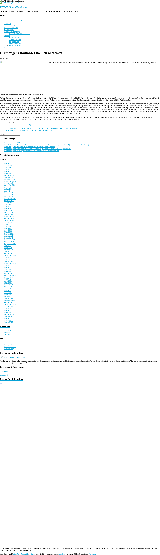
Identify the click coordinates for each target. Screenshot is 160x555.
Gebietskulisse (9, 30)
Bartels (2, 125)
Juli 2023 (7, 205)
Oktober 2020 (9, 253)
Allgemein (31, 125)
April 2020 (8, 259)
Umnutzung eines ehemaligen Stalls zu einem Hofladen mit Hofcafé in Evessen (31, 151)
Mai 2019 (7, 267)
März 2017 (8, 295)
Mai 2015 (7, 318)
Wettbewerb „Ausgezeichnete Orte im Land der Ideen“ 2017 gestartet (29, 130)
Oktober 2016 (9, 302)
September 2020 (10, 255)
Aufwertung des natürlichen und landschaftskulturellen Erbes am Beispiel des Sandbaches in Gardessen (40, 128)
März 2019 (8, 271)
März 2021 (8, 248)
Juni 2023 (7, 207)
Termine (7, 334)
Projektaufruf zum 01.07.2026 (14, 143)
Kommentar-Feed (10, 347)
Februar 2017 (9, 297)
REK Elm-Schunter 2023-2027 (19, 34)
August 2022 (8, 222)
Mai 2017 (7, 291)
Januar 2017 (8, 299)
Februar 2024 (9, 193)
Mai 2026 (7, 163)
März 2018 (8, 283)
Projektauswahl (14, 42)
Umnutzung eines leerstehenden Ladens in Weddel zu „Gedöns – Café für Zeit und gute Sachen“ (37, 149)
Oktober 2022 (9, 218)
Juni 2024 (7, 191)
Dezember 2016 (9, 300)
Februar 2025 (9, 175)
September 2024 (10, 185)
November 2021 (10, 240)
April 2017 (8, 293)
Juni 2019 (7, 265)
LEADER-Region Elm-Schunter (14, 7)
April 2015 (8, 320)
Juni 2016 (7, 308)
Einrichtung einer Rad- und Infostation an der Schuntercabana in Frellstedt (29, 147)
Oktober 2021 (9, 242)
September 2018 (10, 275)
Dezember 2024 (9, 179)
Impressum (4, 371)
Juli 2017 (7, 289)
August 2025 (8, 165)
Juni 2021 (7, 246)
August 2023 (8, 203)
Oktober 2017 (9, 287)
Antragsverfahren (15, 44)
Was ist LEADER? (11, 28)
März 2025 (8, 173)
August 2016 (8, 306)
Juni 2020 (7, 257)
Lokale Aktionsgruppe (12, 32)
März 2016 (8, 312)
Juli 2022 (7, 224)
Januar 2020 (8, 261)
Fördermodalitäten (15, 40)
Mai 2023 (7, 208)
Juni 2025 (7, 169)
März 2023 (8, 210)
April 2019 (8, 269)
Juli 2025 (7, 167)
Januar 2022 (8, 236)
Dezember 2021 (9, 238)
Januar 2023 (8, 214)
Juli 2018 (7, 279)
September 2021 (10, 244)
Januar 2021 (8, 252)
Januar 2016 (8, 316)
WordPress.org (9, 349)
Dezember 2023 (9, 197)
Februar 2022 (9, 234)
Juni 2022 (7, 226)
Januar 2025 (8, 177)
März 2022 (8, 232)
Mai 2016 (7, 310)
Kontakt (7, 48)
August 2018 (8, 277)
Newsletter (12, 26)
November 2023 (10, 199)
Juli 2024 (7, 189)
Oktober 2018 (9, 273)
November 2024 (10, 181)
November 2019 (10, 263)
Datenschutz (4, 375)
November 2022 (10, 216)
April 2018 (8, 281)
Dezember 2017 (9, 285)
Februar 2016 (9, 314)
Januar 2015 (8, 322)
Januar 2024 (8, 195)
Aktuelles (7, 24)
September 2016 (10, 304)
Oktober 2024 (9, 183)
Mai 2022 (7, 228)
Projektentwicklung (15, 38)
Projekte (7, 36)
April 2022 (8, 230)
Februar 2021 (9, 250)
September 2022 (10, 220)
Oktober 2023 (9, 201)
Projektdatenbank (15, 46)
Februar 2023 (9, 212)
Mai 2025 (7, 171)
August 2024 (8, 187)
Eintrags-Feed (9, 345)
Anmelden (8, 343)
